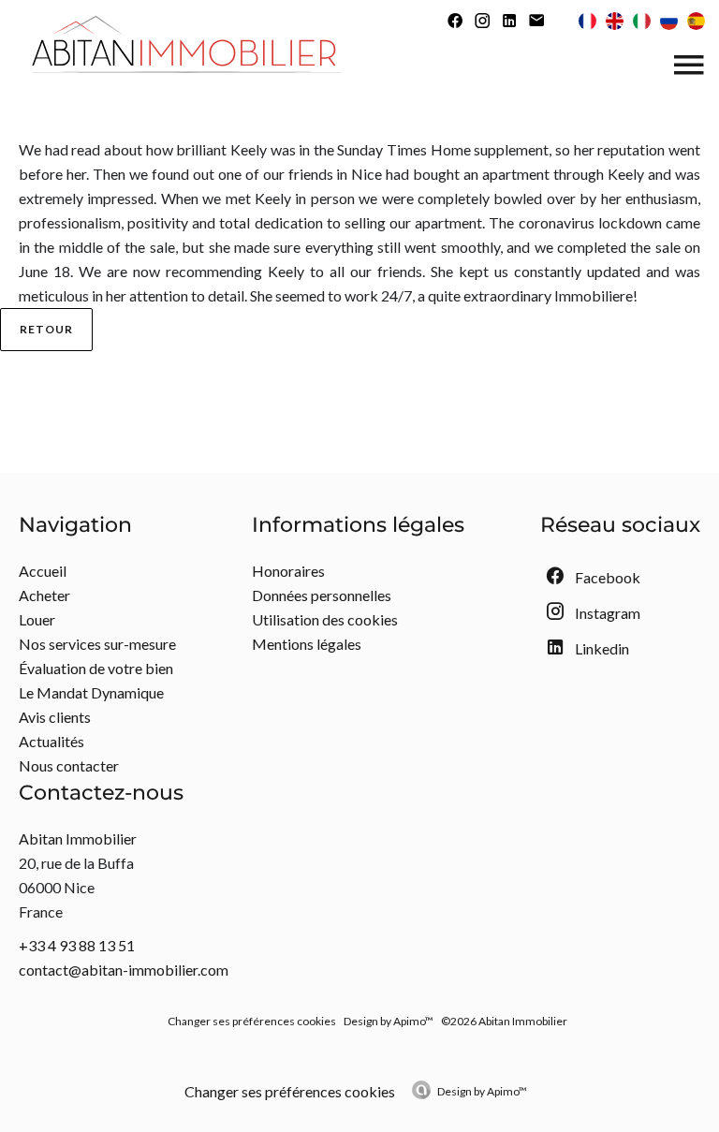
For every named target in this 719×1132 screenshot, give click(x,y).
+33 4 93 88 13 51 (77, 945)
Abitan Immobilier (78, 838)
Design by (482, 1091)
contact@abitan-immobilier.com (123, 969)
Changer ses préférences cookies (252, 1021)
